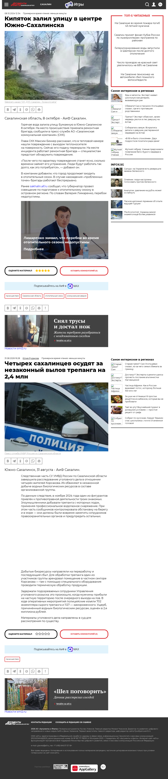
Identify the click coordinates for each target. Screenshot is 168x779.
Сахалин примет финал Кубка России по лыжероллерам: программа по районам (137, 38)
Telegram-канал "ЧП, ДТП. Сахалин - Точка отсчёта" (31, 102)
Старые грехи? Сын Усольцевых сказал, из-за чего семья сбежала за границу (143, 366)
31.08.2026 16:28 (12, 358)
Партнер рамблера (42, 767)
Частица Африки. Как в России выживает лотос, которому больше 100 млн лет (143, 388)
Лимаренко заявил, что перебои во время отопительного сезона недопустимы (61, 240)
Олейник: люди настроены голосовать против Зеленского (140, 181)
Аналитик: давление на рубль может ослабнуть (143, 191)
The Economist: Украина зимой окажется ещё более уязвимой (140, 213)
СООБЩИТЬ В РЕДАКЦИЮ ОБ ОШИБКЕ (73, 722)
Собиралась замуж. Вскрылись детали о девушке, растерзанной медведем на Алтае (142, 130)
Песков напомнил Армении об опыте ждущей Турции (143, 202)
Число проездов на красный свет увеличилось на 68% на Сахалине (137, 64)
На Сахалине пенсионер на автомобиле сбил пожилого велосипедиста (137, 77)
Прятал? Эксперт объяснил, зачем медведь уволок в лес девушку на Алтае (142, 119)
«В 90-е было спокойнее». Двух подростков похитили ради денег (142, 139)
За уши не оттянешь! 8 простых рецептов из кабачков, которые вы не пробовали (144, 399)
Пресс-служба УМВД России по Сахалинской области (33, 453)
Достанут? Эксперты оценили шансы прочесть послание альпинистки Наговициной (144, 377)
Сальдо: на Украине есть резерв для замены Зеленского (142, 170)
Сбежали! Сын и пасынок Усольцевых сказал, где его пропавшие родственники (144, 108)
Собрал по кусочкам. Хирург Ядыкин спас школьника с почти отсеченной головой (144, 420)
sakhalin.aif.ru (39, 186)
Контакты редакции (41, 722)
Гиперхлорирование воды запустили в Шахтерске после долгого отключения (137, 51)
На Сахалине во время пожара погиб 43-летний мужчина (137, 24)
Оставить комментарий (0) (84, 271)
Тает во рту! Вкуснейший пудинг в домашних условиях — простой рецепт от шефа (142, 410)
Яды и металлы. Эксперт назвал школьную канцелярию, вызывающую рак (141, 98)
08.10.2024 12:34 (12, 13)
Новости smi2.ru (15, 348)
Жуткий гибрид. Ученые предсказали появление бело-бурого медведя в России (144, 152)
